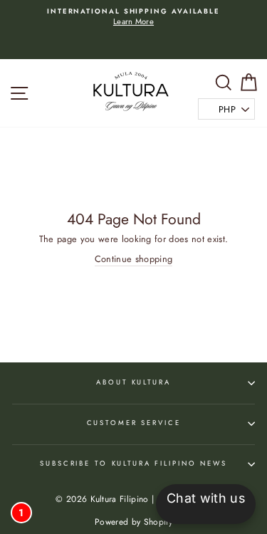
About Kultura (133, 382)
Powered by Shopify (133, 521)
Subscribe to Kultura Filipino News (133, 463)
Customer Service (134, 423)
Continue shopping (133, 259)
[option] (133, 17)
